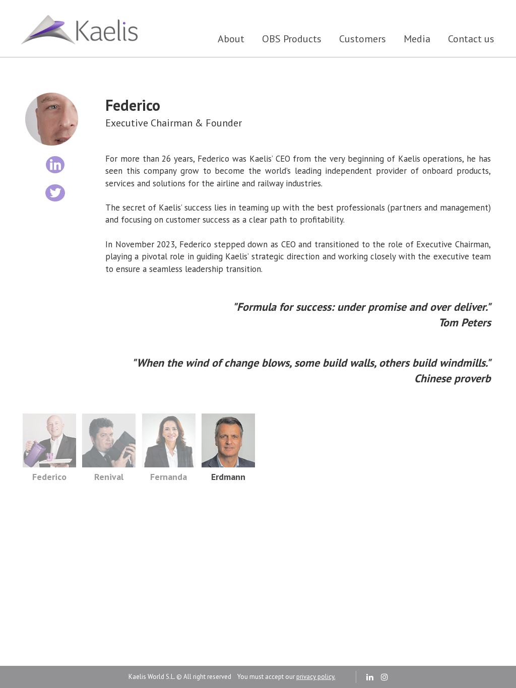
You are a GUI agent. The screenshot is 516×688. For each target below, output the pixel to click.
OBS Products (291, 38)
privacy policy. (316, 676)
